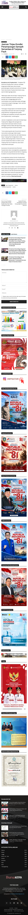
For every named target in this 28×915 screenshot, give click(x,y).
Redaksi (6, 53)
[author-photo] (14, 217)
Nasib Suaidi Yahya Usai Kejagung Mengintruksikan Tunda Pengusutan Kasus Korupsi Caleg (16, 834)
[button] (2, 7)
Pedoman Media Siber (8, 911)
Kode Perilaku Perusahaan (19, 911)
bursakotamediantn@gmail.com (17, 894)
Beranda (3, 39)
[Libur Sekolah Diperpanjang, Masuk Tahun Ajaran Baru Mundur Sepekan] (4, 827)
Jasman (16, 185)
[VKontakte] (17, 903)
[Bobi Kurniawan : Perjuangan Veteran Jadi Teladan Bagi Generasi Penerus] (4, 810)
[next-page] (4, 265)
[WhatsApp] (16, 57)
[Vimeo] (14, 903)
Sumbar (14, 186)
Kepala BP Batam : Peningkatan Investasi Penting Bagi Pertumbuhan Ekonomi (21, 203)
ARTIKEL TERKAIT (5, 234)
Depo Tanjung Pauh (9, 185)
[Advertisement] (14, 24)
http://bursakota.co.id (14, 220)
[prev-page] (2, 265)
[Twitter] (10, 57)
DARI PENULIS (14, 234)
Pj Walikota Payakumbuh (6, 186)
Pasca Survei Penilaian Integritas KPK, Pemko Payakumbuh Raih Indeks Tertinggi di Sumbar (6, 203)
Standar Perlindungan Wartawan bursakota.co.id (13, 909)
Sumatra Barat (8, 39)
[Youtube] (18, 228)
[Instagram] (12, 228)
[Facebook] (7, 57)
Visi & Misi (11, 908)
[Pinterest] (13, 57)
